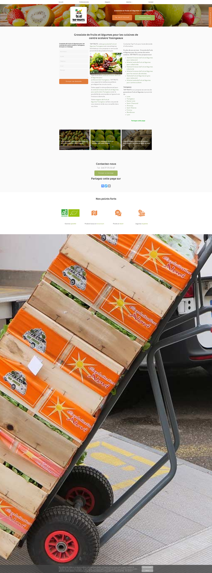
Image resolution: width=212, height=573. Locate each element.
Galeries (129, 2)
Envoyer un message (105, 173)
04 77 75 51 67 (108, 168)
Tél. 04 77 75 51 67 (122, 17)
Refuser (147, 570)
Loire (128, 96)
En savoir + (74, 140)
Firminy (129, 110)
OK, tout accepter (147, 567)
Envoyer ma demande (74, 81)
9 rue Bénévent (133, 13)
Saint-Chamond (132, 103)
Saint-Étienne (131, 108)
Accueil (61, 2)
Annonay (130, 105)
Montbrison (131, 112)
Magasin (107, 2)
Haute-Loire (131, 101)
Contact (150, 2)
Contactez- (145, 17)
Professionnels (84, 2)
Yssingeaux (131, 99)
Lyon (128, 114)
